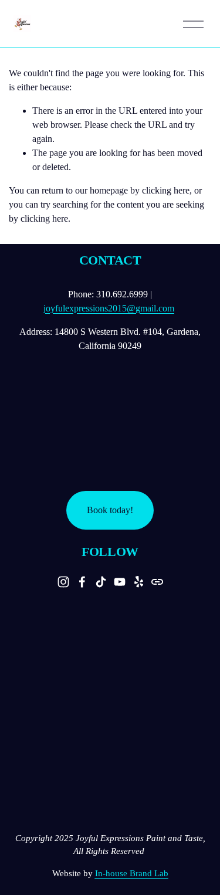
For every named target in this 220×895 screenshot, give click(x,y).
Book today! (110, 510)
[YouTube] (120, 582)
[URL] (157, 582)
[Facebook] (82, 582)
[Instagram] (63, 582)
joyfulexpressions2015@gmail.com (108, 308)
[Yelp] (138, 582)
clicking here (165, 190)
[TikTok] (101, 582)
